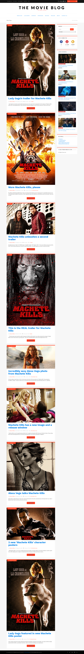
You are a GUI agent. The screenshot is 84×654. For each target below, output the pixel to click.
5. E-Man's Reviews (62, 140)
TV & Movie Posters (12, 113)
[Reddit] (74, 652)
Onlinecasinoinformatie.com (63, 143)
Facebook (9, 1)
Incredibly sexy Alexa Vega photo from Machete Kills (27, 372)
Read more (31, 108)
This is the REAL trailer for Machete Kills (29, 329)
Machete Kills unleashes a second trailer (28, 238)
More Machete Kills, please (24, 187)
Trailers (9, 25)
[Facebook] (67, 652)
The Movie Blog (42, 8)
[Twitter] (69, 652)
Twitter (25, 1)
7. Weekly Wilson (61, 141)
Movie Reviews (62, 63)
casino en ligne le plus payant (63, 142)
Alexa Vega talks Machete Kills (26, 493)
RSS (29, 1)
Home (73, 20)
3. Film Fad (60, 139)
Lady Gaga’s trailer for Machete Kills (29, 98)
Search (72, 29)
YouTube (15, 1)
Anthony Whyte (12, 101)
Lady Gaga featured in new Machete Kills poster (29, 634)
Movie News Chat (11, 346)
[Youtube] (71, 652)
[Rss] (76, 652)
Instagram (20, 1)
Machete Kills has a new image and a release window (30, 426)
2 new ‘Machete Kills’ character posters (27, 543)
